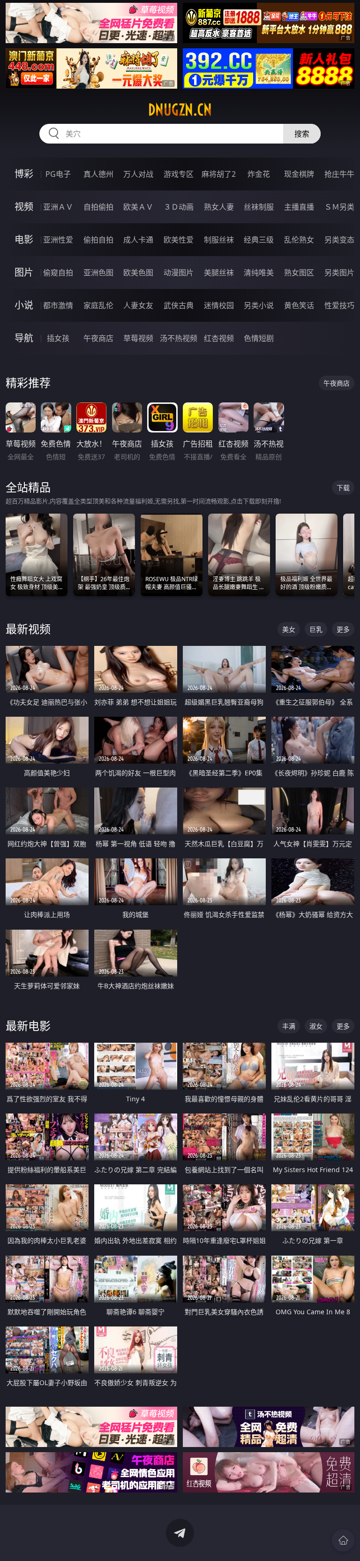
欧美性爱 (179, 240)
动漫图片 (179, 272)
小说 (24, 305)
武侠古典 (179, 305)
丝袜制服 (259, 207)
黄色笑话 (299, 305)
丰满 (288, 1026)
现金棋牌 (299, 174)
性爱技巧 (339, 305)
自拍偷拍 (98, 207)
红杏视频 (219, 338)
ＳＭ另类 (339, 207)
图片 (24, 272)
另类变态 (339, 240)
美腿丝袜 (219, 272)
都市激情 (58, 305)
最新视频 (28, 629)
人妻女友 (138, 305)
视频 (24, 206)
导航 (24, 338)
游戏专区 (179, 174)
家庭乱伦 (98, 305)
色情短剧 (259, 338)
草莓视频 (138, 338)
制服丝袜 (219, 240)
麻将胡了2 (219, 174)
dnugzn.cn (180, 109)
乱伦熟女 (299, 240)
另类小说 (259, 305)
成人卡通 (138, 240)
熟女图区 (299, 272)
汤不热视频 (178, 338)
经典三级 (259, 240)
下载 (343, 487)
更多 (343, 629)
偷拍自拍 (98, 240)
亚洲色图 (98, 272)
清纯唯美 (259, 272)
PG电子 (58, 174)
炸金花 (259, 174)
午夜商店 (98, 338)
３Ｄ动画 (179, 207)
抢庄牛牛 (339, 174)
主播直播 (299, 207)
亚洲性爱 (58, 240)
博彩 (24, 173)
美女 (288, 629)
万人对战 (138, 174)
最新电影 (28, 1025)
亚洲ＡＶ (58, 207)
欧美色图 (138, 272)
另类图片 (339, 272)
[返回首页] (343, 1540)
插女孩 (58, 338)
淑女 (315, 1026)
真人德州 (98, 174)
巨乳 (315, 629)
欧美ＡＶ (138, 207)
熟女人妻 (219, 207)
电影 (24, 239)
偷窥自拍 (58, 272)
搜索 (301, 134)
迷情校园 (219, 305)
